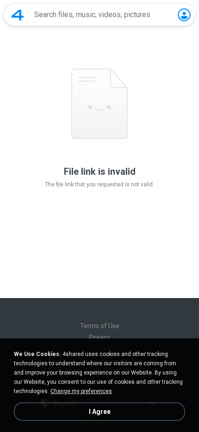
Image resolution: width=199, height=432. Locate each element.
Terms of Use (99, 326)
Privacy (99, 337)
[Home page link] (17, 14)
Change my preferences (81, 391)
